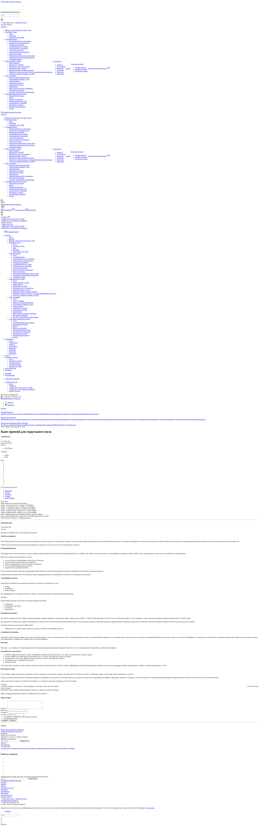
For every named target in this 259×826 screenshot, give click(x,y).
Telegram (10, 402)
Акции (3, 786)
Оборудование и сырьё (21, 282)
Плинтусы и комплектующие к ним (13, 425)
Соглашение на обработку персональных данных (20, 717)
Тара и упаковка (18, 301)
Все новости (5, 745)
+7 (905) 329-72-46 (7, 22)
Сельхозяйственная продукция (23, 323)
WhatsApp (10, 405)
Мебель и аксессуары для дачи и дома (14, 414)
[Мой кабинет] (2, 20)
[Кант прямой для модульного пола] (6, 437)
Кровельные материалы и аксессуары (155, 419)
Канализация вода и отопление (11, 419)
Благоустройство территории (119, 419)
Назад (11, 237)
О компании (13, 343)
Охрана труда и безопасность (32, 419)
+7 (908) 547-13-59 (20, 22)
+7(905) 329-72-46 (7, 224)
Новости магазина (9, 739)
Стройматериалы (19, 257)
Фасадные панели (135, 419)
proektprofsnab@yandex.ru (11, 398)
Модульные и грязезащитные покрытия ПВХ (41, 425)
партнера (118, 665)
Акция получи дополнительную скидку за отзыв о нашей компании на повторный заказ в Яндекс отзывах (38, 748)
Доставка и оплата (15, 361)
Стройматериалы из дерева (67, 419)
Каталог (11, 239)
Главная (3, 782)
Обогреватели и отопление (85, 419)
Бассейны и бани (19, 246)
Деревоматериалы (199, 419)
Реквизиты (4, 793)
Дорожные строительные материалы (180, 419)
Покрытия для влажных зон (66, 425)
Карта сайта (150, 808)
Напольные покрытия (50, 419)
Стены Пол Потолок (102, 419)
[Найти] (1, 817)
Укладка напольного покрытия (11, 731)
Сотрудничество (6, 795)
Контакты (4, 790)
